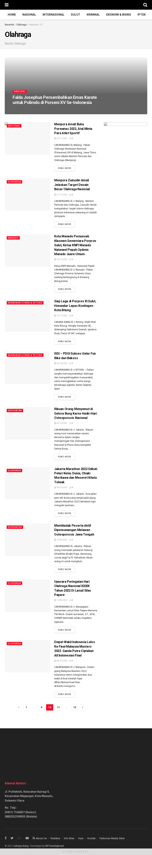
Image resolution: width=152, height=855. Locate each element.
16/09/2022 (61, 540)
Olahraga (21, 24)
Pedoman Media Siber (112, 838)
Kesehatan (15, 410)
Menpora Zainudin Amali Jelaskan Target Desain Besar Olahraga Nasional (72, 184)
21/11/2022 (61, 195)
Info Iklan (69, 838)
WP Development (54, 846)
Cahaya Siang (20, 846)
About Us (41, 838)
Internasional (53, 14)
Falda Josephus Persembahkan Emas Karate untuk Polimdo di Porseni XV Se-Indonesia (55, 100)
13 (74, 707)
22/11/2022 (61, 138)
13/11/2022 (61, 316)
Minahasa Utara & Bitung (25, 303)
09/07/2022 (61, 661)
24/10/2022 (61, 423)
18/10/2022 (61, 487)
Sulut (75, 14)
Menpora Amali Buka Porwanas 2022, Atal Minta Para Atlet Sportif (73, 128)
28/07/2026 (20, 110)
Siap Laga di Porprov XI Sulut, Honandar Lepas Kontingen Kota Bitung (75, 305)
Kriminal (93, 14)
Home (12, 14)
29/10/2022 (61, 363)
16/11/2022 (61, 259)
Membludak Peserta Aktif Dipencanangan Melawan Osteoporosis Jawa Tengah (74, 530)
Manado (13, 238)
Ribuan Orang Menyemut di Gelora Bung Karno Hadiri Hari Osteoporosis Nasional (75, 413)
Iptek (142, 14)
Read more (64, 168)
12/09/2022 (61, 600)
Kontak (91, 838)
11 (58, 707)
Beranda (9, 24)
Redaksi (55, 838)
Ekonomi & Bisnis (118, 14)
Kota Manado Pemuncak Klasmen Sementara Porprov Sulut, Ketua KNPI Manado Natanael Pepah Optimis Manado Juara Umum (75, 245)
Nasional (29, 14)
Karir (81, 838)
